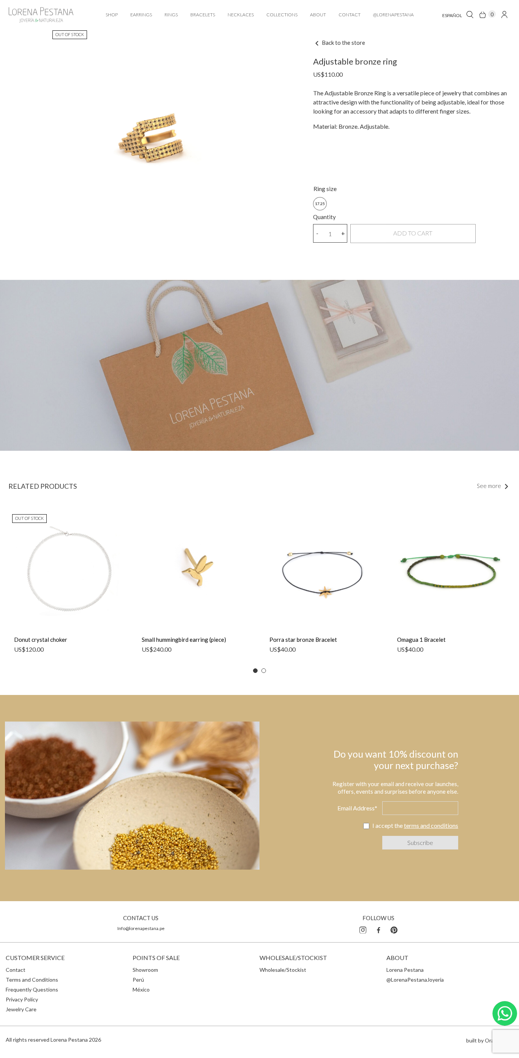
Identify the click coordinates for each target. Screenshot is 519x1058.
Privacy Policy (22, 999)
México (141, 989)
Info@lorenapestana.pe (141, 928)
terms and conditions (431, 825)
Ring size (325, 188)
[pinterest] (394, 929)
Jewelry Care (21, 1009)
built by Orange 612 (489, 1040)
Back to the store (343, 42)
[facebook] (378, 929)
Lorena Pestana (405, 969)
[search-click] (469, 14)
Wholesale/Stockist (283, 969)
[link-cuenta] (504, 14)
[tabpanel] (68, 585)
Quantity (324, 216)
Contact (15, 969)
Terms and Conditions (32, 979)
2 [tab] (263, 670)
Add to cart (412, 233)
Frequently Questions (32, 989)
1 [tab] (255, 670)
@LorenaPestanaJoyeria (415, 979)
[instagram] (363, 929)
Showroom (145, 969)
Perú (138, 979)
